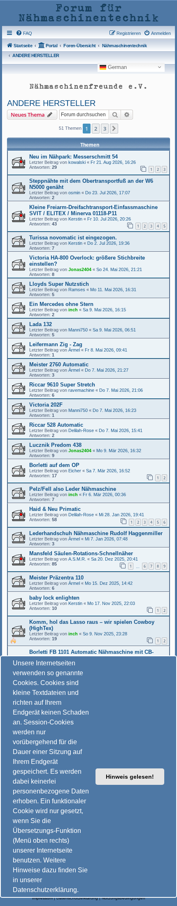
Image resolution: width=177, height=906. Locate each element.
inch (73, 309)
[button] (114, 128)
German (116, 67)
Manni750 (78, 329)
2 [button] (95, 128)
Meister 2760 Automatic (58, 364)
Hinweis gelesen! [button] (130, 776)
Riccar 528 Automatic (56, 425)
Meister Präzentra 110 (56, 578)
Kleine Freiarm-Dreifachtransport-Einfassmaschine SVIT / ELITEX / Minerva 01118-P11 (93, 210)
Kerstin (75, 218)
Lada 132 (40, 324)
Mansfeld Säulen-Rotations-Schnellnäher (81, 553)
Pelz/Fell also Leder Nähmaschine (72, 489)
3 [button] (104, 128)
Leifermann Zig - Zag (55, 344)
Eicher (74, 470)
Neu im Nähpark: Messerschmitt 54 (73, 157)
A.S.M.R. (77, 558)
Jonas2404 (79, 269)
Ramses (76, 289)
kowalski (77, 162)
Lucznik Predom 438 (55, 445)
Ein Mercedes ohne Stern (61, 304)
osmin (74, 192)
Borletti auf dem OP (54, 465)
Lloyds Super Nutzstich (59, 284)
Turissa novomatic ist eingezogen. (73, 238)
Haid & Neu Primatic (55, 509)
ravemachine (81, 390)
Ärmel (74, 349)
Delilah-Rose (81, 430)
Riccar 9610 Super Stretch (62, 385)
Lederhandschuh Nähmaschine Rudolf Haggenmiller (96, 533)
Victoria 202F (46, 405)
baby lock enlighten (54, 598)
